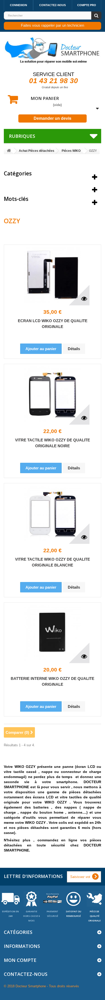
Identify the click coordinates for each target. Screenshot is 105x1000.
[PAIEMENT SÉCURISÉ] (52, 898)
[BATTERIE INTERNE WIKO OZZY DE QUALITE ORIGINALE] (52, 633)
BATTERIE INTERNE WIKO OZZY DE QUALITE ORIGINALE (52, 681)
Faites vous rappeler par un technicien (52, 25)
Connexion (18, 5)
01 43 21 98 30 (53, 81)
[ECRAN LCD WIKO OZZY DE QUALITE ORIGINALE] (52, 275)
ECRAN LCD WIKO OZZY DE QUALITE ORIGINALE (52, 324)
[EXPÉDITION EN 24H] (10, 898)
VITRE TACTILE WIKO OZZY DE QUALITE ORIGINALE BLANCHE (52, 562)
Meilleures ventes (26, 186)
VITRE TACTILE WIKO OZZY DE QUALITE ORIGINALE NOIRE (52, 443)
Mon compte (20, 960)
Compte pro (86, 5)
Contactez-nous (52, 5)
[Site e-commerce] (9, 151)
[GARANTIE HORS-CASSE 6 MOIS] (31, 898)
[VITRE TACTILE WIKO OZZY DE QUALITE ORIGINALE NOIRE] (52, 394)
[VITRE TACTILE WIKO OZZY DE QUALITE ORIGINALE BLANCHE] (52, 514)
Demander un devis (52, 118)
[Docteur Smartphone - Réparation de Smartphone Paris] (52, 50)
